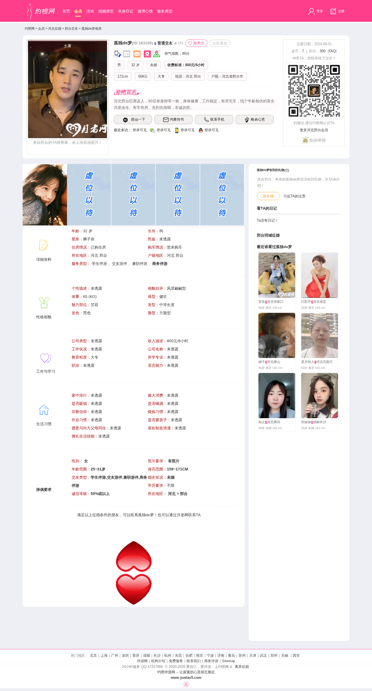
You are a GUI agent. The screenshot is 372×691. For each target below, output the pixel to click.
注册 (340, 11)
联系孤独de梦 (142, 515)
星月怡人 (307, 362)
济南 (220, 655)
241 (180, 43)
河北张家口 (275, 302)
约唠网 (30, 28)
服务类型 (164, 11)
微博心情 (145, 11)
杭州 (167, 655)
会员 (78, 11)
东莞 (178, 655)
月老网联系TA (188, 515)
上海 (104, 655)
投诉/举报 (317, 140)
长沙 (157, 655)
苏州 (242, 655)
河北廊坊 (273, 422)
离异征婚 (242, 667)
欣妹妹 (306, 422)
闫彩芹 (306, 302)
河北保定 (319, 302)
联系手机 (217, 119)
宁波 (210, 655)
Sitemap (228, 661)
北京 (93, 655)
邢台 (197, 76)
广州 (114, 655)
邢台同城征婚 (268, 235)
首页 (66, 11)
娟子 (261, 362)
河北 (189, 76)
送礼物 (268, 196)
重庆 (135, 655)
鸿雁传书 (177, 119)
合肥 (189, 655)
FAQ (332, 51)
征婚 (96, 515)
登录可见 (140, 130)
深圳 (125, 655)
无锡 (284, 655)
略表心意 (258, 119)
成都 (146, 655)
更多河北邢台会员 (314, 130)
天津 (252, 655)
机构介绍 (158, 661)
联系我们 (194, 661)
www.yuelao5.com (186, 677)
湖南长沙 (319, 422)
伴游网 (142, 661)
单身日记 (125, 11)
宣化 (261, 302)
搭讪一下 (138, 119)
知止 (261, 422)
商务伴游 (211, 661)
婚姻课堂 (106, 11)
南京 (199, 655)
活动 (90, 11)
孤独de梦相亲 (91, 28)
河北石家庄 (324, 362)
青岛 (231, 655)
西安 (296, 655)
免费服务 (176, 661)
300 (322, 51)
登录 (319, 11)
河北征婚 (54, 28)
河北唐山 (273, 362)
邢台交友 (71, 28)
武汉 (263, 655)
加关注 (199, 43)
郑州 (274, 655)
